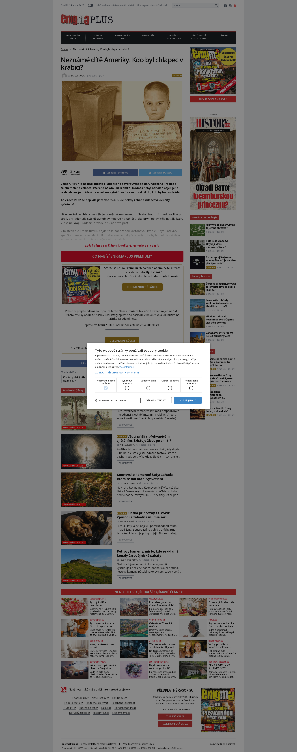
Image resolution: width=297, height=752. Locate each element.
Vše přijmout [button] (188, 400)
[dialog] (148, 376)
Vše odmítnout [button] (156, 400)
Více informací (126, 366)
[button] (148, 372)
